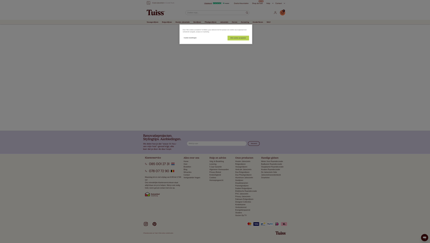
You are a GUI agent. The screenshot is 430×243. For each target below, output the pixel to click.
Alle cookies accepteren (238, 38)
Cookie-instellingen (190, 37)
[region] (215, 34)
